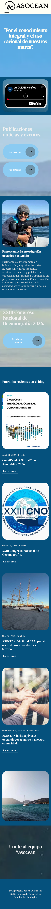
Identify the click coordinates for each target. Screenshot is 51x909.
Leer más (10, 471)
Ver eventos (14, 151)
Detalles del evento (18, 341)
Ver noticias (14, 169)
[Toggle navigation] (7, 11)
